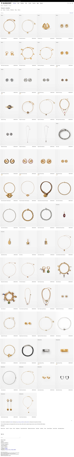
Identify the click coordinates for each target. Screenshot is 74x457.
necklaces (22, 421)
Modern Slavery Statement (4, 452)
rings (17, 421)
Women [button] (14, 3)
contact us (11, 453)
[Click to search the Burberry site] (68, 3)
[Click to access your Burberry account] (70, 3)
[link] (2, 5)
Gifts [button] (26, 3)
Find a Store (3, 440)
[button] (19, 1)
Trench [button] (29, 3)
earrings (19, 421)
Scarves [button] (34, 3)
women (11, 421)
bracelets (27, 421)
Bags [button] (38, 3)
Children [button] (22, 3)
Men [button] (18, 3)
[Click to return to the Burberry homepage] (7, 3)
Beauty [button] (41, 3)
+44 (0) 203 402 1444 (6, 453)
